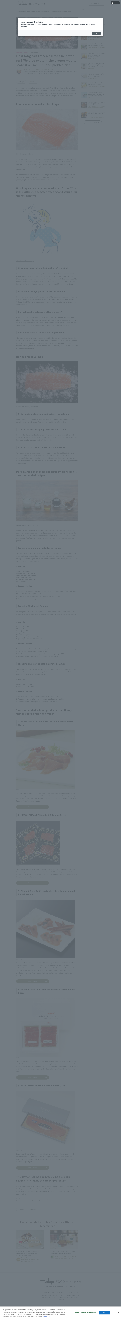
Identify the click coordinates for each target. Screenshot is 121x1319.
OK (104, 1312)
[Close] (118, 1313)
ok (96, 33)
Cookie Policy (47, 1316)
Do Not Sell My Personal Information (86, 1312)
